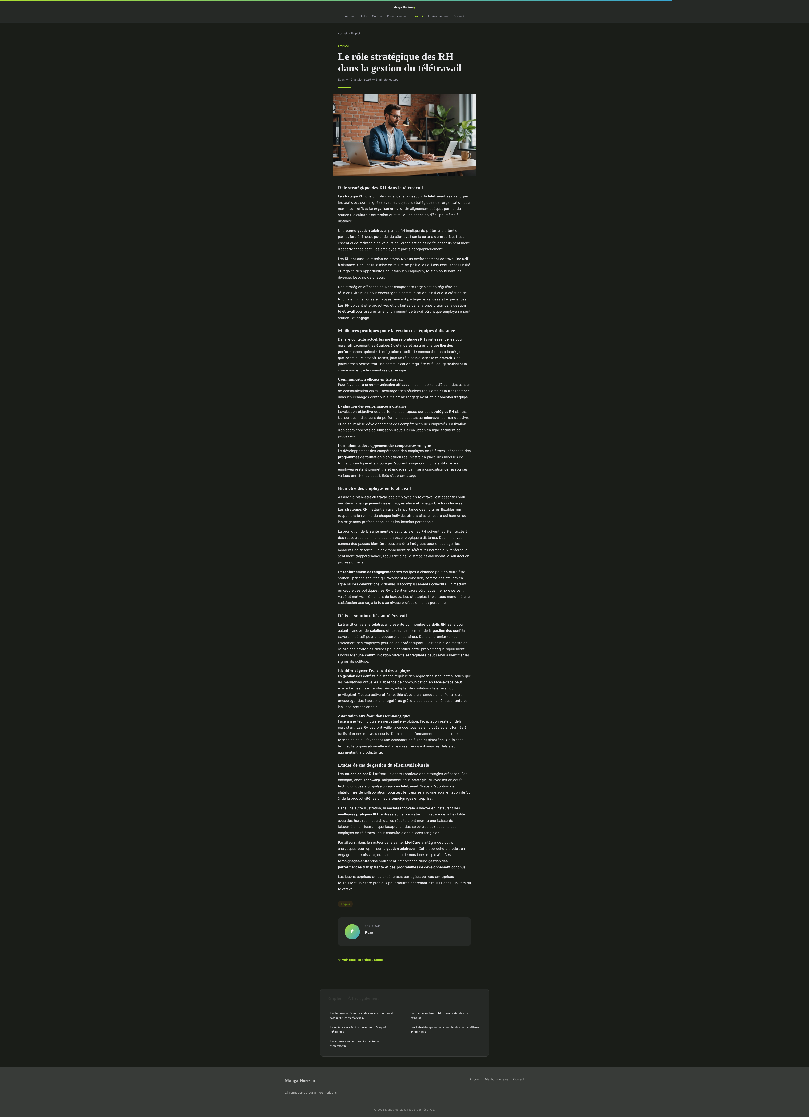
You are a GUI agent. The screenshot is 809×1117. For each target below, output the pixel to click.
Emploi (418, 16)
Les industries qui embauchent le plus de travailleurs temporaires (444, 1029)
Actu (363, 16)
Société (459, 16)
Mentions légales (496, 1079)
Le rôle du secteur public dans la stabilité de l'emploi (439, 1015)
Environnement (438, 16)
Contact (518, 1079)
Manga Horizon (300, 1080)
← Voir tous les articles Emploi (361, 960)
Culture (377, 16)
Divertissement (398, 16)
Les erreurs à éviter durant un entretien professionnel (355, 1043)
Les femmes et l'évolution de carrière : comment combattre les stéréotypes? (361, 1015)
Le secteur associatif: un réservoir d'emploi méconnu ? (358, 1029)
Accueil (350, 16)
